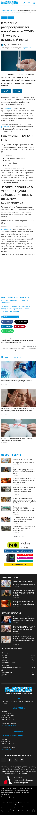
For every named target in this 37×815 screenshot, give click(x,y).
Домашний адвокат (20, 805)
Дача (28, 803)
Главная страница (6, 10)
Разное (29, 811)
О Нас (18, 698)
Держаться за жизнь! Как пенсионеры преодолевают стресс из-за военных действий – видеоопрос (15, 308)
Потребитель (22, 811)
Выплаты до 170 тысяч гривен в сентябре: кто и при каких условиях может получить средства (24, 490)
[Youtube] (22, 760)
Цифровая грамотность (25, 809)
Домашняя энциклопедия (9, 807)
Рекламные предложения (12, 735)
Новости (15, 10)
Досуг (19, 807)
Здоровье (4, 18)
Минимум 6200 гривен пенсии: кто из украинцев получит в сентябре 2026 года (23, 519)
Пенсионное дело (12, 803)
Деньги (15, 811)
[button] (34, 2)
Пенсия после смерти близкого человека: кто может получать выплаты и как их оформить (24, 618)
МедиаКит (18, 731)
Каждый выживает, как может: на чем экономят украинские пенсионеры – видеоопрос (15, 300)
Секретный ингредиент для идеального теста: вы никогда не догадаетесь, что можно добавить (24, 500)
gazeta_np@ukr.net (7, 749)
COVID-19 (6, 317)
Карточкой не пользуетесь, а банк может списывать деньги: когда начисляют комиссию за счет (24, 639)
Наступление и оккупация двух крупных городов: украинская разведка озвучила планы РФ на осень (24, 470)
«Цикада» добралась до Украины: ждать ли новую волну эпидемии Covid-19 (16, 381)
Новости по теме (12, 357)
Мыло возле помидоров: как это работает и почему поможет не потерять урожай (24, 480)
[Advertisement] (18, 276)
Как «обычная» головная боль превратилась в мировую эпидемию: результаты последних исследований (17, 410)
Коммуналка (22, 803)
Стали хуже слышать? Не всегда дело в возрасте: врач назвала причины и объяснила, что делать (24, 628)
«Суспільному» (6, 229)
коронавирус (14, 317)
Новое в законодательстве (9, 809)
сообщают (8, 108)
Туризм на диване (6, 811)
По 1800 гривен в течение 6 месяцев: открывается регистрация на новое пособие (23, 461)
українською (27, 48)
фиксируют (5, 127)
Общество (11, 805)
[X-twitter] (16, 760)
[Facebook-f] (3, 760)
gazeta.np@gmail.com (8, 725)
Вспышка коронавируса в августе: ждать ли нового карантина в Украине (16, 439)
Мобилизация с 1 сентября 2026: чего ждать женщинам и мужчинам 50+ (24, 528)
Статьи (3, 813)
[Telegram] (9, 760)
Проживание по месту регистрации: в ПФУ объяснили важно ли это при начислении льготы (24, 509)
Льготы (24, 807)
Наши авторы (18, 708)
